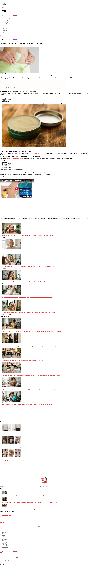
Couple (3, 6)
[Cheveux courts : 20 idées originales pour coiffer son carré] (45, 440)
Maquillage (7, 23)
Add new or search (3, 557)
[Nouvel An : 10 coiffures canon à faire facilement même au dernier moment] (45, 453)
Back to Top (2, 522)
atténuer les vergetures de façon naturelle (38, 153)
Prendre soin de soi (8, 25)
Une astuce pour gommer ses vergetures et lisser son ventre (13, 87)
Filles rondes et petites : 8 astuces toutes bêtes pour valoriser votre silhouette (17, 434)
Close (1, 552)
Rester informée (7, 18)
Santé (3, 7)
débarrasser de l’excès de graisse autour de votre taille (15, 158)
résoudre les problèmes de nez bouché (49, 77)
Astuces (4, 4)
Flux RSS (3, 519)
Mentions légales (4, 518)
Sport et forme (5, 329)
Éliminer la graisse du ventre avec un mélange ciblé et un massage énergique (16, 88)
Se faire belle (6, 20)
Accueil (3, 3)
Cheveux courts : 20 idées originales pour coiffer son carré (14, 447)
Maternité (4, 11)
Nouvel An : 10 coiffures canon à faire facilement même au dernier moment (17, 460)
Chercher (15, 15)
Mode (3, 8)
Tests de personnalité (9, 32)
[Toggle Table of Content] (1, 84)
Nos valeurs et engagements (6, 515)
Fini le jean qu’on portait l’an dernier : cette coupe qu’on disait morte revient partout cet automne (22, 360)
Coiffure (4, 10)
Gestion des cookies (5, 517)
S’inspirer (5, 28)
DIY (3, 12)
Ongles (6, 24)
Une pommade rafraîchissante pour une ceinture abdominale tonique (14, 85)
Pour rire (5, 30)
